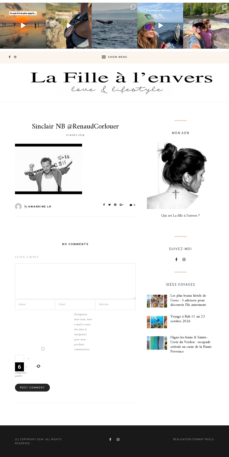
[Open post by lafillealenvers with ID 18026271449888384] (23, 26)
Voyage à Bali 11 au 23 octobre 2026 (187, 318)
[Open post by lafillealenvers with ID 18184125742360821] (160, 26)
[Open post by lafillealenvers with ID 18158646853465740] (115, 26)
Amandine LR (39, 207)
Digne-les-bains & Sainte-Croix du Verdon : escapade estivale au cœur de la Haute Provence (191, 344)
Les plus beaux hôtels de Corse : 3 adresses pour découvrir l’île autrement (188, 300)
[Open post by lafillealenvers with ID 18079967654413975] (69, 26)
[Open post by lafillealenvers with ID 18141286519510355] (206, 26)
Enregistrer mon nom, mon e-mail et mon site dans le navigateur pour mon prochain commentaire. (83, 332)
